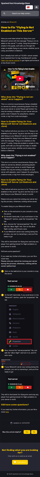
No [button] (34, 432)
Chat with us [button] (21, 462)
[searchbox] (20, 13)
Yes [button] (27, 432)
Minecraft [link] (13, 22)
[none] (15, 3)
